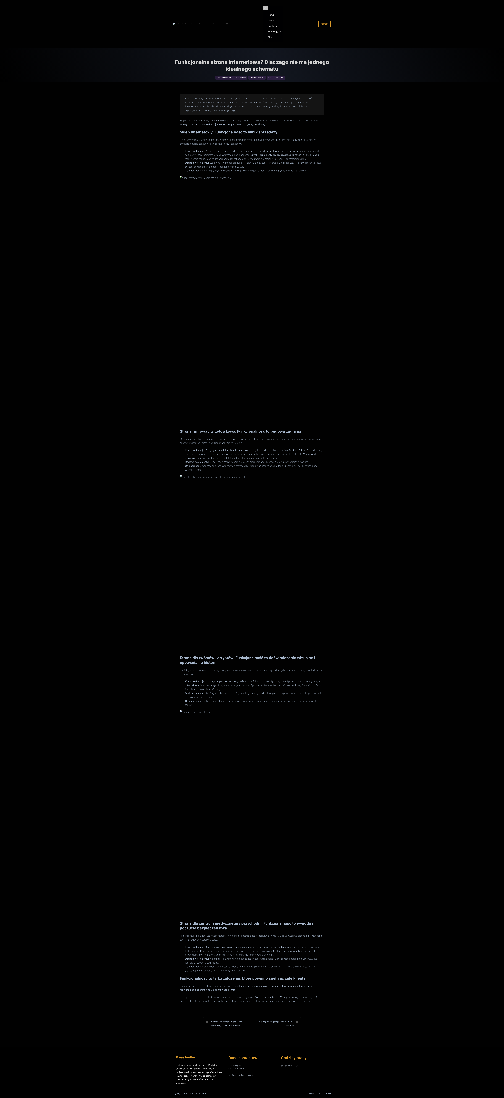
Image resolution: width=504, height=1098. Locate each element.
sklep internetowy (257, 77)
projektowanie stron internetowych (231, 77)
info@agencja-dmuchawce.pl (240, 1075)
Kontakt (324, 23)
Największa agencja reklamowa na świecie (276, 1023)
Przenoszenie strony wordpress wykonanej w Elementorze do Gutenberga (226, 1023)
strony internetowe (276, 77)
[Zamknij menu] (265, 8)
